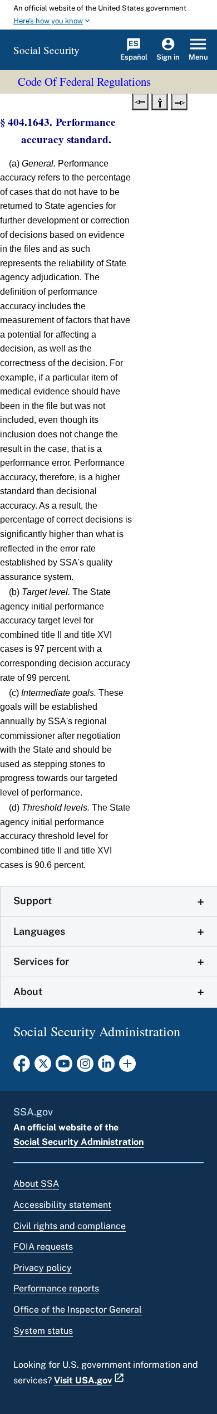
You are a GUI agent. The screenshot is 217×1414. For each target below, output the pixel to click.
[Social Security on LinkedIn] (106, 1067)
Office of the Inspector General (77, 1309)
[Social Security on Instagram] (85, 1067)
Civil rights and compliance (69, 1226)
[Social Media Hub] (127, 1067)
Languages (39, 931)
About (27, 991)
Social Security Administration (78, 1142)
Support (32, 900)
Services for (41, 961)
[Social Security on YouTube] (64, 1067)
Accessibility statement (62, 1205)
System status (43, 1330)
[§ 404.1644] (179, 100)
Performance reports (56, 1288)
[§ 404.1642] (140, 100)
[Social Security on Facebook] (21, 1067)
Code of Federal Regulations (84, 81)
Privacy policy (42, 1267)
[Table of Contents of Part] (159, 100)
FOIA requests (43, 1246)
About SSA (36, 1183)
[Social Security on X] (42, 1067)
